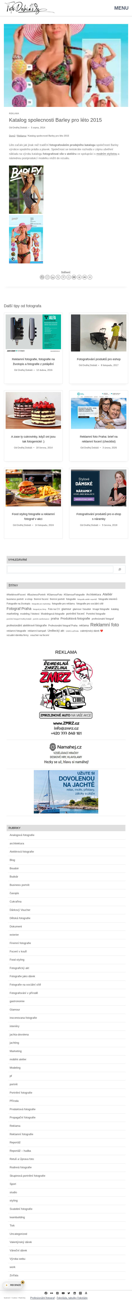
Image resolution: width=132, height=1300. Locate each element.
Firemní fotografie (20, 943)
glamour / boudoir (82, 609)
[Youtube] (74, 277)
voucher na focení (39, 635)
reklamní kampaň (37, 631)
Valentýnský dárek (21, 1242)
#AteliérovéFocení (16, 594)
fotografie (71, 599)
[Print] (79, 277)
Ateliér (107, 594)
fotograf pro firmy (39, 609)
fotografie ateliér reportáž (87, 599)
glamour (66, 609)
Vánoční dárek (18, 1250)
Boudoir (14, 868)
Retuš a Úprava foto (22, 1159)
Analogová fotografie (22, 835)
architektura (17, 843)
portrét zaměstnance (41, 619)
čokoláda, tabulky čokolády (72, 1298)
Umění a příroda (72, 631)
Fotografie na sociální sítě (25, 984)
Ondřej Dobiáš (20, 127)
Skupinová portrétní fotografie (27, 1175)
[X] (58, 277)
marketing (13, 613)
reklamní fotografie (16, 631)
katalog (115, 609)
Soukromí (7, 1298)
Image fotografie (101, 609)
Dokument (16, 926)
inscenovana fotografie (23, 1017)
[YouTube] (63, 1293)
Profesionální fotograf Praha (62, 625)
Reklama (14, 113)
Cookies (14, 1298)
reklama (84, 625)
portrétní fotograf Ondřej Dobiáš (19, 619)
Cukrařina (15, 901)
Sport (13, 1184)
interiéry (14, 1026)
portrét (14, 1084)
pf (11, 1075)
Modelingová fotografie (53, 613)
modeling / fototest (29, 613)
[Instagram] (47, 277)
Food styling (17, 959)
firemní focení (41, 599)
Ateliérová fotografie (22, 851)
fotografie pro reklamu (63, 603)
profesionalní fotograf (103, 618)
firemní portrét (57, 599)
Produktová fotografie (75, 618)
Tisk (12, 1225)
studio (13, 1192)
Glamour (15, 1009)
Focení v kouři (18, 951)
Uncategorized (18, 1233)
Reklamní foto (104, 624)
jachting (14, 1042)
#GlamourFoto (54, 594)
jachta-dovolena (19, 1034)
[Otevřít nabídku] (120, 8)
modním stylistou (106, 153)
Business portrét (19, 885)
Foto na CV (54, 609)
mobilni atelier (18, 1059)
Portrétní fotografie (95, 613)
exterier (14, 934)
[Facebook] (42, 277)
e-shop (28, 599)
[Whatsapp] (68, 277)
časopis (14, 893)
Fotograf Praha (19, 609)
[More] (90, 277)
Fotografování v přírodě (24, 993)
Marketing (16, 1051)
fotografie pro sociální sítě (89, 603)
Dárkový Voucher (20, 909)
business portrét (15, 599)
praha (55, 618)
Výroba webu (17, 1258)
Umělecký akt (56, 630)
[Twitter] (69, 1293)
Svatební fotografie (21, 1208)
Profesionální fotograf (42, 1298)
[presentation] (33, 332)
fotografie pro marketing (41, 604)
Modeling (15, 1067)
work (12, 1267)
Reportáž (15, 1142)
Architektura (93, 594)
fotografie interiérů (108, 599)
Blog (12, 860)
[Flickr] (51, 1293)
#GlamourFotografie (74, 594)
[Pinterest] (63, 277)
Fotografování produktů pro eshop (99, 359)
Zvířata (14, 1275)
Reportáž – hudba (20, 1150)
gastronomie (17, 1001)
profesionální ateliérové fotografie (27, 625)
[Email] (84, 277)
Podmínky (22, 1298)
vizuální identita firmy (18, 635)
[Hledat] (120, 569)
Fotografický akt (19, 968)
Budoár (14, 876)
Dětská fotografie (20, 918)
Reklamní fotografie (21, 1134)
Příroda (14, 1100)
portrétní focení (75, 613)
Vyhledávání (17, 559)
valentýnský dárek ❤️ (91, 631)
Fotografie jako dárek (22, 976)
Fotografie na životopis (18, 603)
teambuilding (17, 1217)
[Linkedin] (52, 277)
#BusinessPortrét (36, 594)
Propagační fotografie (22, 1117)
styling (14, 1200)
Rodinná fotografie (21, 1167)
